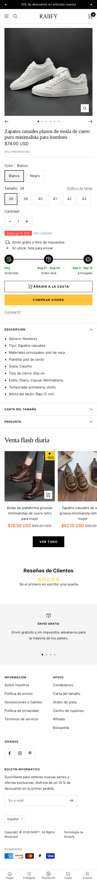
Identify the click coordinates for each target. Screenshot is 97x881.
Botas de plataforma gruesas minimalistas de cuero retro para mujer (30, 513)
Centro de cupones (68, 711)
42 (69, 199)
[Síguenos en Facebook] (10, 753)
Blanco (14, 176)
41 (55, 199)
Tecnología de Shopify (73, 834)
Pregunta (13, 421)
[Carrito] (90, 16)
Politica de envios (19, 693)
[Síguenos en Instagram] (20, 753)
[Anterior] (6, 121)
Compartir (13, 312)
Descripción (15, 329)
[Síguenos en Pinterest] (30, 753)
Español (12, 819)
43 (84, 199)
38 (11, 199)
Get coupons (42, 233)
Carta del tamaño (20, 409)
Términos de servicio (21, 719)
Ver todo (48, 542)
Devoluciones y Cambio (23, 702)
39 (25, 199)
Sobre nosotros (17, 685)
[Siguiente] (90, 121)
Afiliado (59, 719)
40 (40, 199)
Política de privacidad (22, 711)
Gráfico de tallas (79, 188)
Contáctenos (63, 685)
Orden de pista (64, 702)
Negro (35, 176)
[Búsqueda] (15, 16)
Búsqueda (61, 727)
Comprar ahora (48, 300)
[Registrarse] (71, 800)
